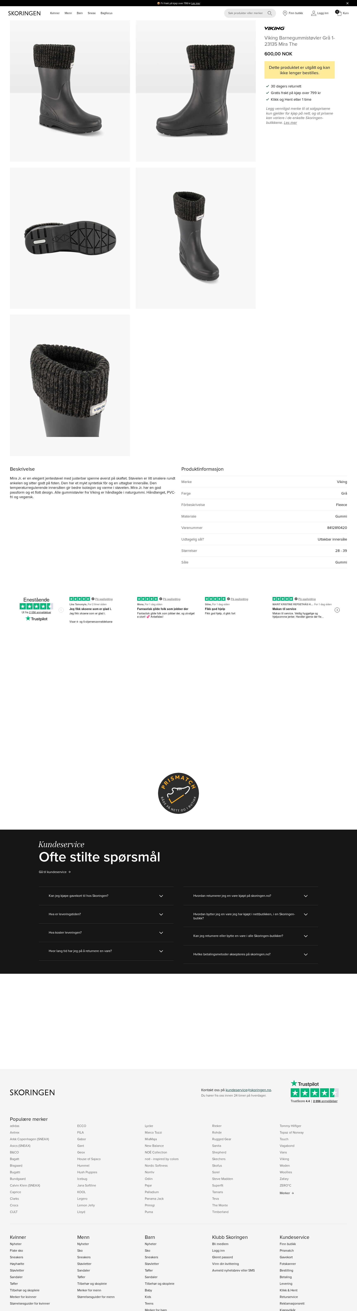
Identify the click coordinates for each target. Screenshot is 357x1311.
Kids (148, 1297)
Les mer (195, 3)
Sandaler (16, 1277)
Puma (149, 1212)
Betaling (286, 1277)
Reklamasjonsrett (292, 1303)
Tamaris (217, 1192)
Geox (81, 1152)
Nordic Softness (156, 1165)
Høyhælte (17, 1264)
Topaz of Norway (292, 1132)
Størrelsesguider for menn (96, 1297)
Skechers (218, 1159)
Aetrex (14, 1132)
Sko (80, 1250)
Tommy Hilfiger (290, 1126)
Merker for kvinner (23, 1297)
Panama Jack (154, 1198)
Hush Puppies (87, 1172)
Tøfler (14, 1283)
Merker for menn (89, 1290)
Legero (82, 1198)
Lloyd (81, 1212)
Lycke (149, 1126)
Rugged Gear (221, 1139)
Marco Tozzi (153, 1132)
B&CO (14, 1152)
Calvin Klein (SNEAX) (25, 1185)
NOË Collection (156, 1152)
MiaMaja (151, 1139)
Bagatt (14, 1159)
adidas (14, 1126)
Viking (284, 1159)
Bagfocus (107, 13)
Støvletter (17, 1270)
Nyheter (15, 1244)
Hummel (83, 1165)
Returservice (289, 1297)
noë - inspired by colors (161, 1159)
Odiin (149, 1179)
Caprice (15, 1192)
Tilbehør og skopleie (24, 1290)
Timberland (220, 1212)
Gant (80, 1146)
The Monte (220, 1205)
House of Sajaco (89, 1159)
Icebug (82, 1179)
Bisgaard (16, 1165)
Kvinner (55, 13)
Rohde (217, 1132)
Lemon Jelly (86, 1205)
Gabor (81, 1139)
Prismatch (287, 1250)
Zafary (284, 1179)
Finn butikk (288, 1244)
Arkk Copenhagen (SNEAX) (29, 1139)
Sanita (216, 1146)
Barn (80, 13)
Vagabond (287, 1146)
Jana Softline (86, 1185)
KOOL (81, 1192)
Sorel (216, 1172)
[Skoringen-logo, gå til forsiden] (24, 13)
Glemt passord (222, 1257)
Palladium (152, 1192)
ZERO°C (285, 1185)
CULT (14, 1212)
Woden (285, 1165)
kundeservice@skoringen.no (248, 1089)
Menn (68, 13)
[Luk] (347, 3)
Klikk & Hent (289, 1290)
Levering (286, 1283)
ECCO (81, 1126)
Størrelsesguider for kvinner (30, 1303)
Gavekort (286, 1257)
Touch (284, 1139)
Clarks (14, 1198)
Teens (149, 1303)
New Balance (154, 1146)
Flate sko (16, 1250)
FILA (80, 1132)
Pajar (148, 1185)
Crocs (14, 1205)
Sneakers (16, 1257)
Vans (283, 1152)
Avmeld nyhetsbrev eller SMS (233, 1270)
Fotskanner (288, 1264)
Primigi (150, 1205)
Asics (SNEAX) (20, 1146)
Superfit (217, 1185)
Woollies (286, 1172)
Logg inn (218, 1250)
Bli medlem (220, 1244)
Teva (215, 1198)
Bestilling (286, 1270)
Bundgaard (18, 1179)
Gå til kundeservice (53, 872)
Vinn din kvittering (225, 1264)
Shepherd (219, 1152)
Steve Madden (222, 1179)
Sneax (92, 13)
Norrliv (149, 1172)
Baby (148, 1290)
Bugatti (15, 1172)
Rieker (216, 1126)
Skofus (217, 1165)
